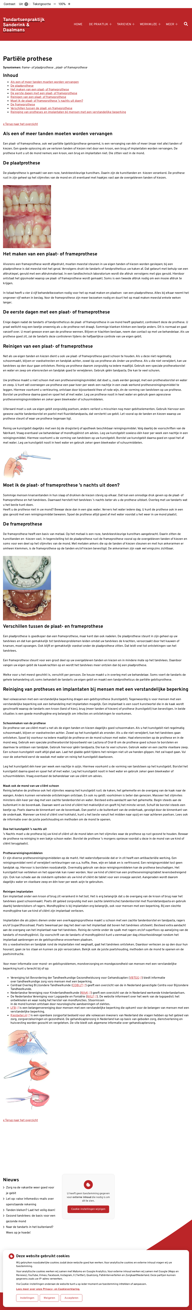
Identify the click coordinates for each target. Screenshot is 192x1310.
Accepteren (71, 1298)
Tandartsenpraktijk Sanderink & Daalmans (24, 25)
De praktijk (98, 24)
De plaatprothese (22, 86)
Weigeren (49, 1298)
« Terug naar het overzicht (20, 124)
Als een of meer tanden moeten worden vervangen (44, 82)
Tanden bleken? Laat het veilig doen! (30, 1210)
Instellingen (27, 1298)
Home (78, 24)
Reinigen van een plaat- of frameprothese (38, 97)
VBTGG (134, 978)
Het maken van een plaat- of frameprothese (39, 90)
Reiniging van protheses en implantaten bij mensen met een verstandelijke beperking (68, 112)
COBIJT (77, 985)
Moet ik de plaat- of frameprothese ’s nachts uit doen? (46, 101)
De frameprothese (22, 105)
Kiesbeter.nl (18, 1015)
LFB (13, 1008)
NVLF (90, 997)
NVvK (84, 993)
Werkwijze (148, 24)
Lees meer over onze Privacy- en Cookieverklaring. (48, 1289)
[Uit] (27, 4)
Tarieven (124, 24)
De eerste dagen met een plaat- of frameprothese (43, 93)
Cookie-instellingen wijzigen (88, 1209)
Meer (170, 24)
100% (62, 4)
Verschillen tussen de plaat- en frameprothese (41, 108)
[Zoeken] (186, 24)
